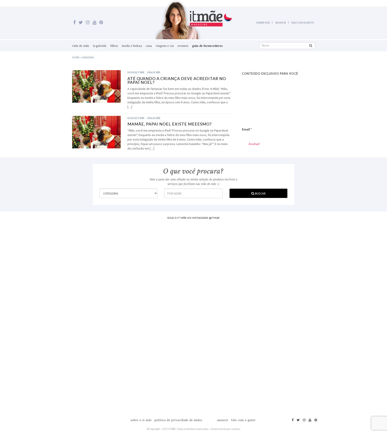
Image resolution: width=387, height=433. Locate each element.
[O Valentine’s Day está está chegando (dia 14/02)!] (361, 296)
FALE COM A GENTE (302, 22)
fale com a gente (243, 420)
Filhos (114, 46)
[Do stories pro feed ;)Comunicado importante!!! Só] (26, 245)
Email (247, 129)
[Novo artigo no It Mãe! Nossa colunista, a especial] (170, 310)
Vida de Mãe (80, 46)
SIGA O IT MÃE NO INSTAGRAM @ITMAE (193, 217)
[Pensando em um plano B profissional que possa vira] (265, 292)
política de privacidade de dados (178, 420)
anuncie (222, 420)
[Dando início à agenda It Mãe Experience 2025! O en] (313, 316)
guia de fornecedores (207, 46)
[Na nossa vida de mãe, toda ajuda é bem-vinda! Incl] (122, 271)
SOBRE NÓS (263, 22)
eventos (183, 46)
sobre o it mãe (141, 420)
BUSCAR (260, 193)
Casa (149, 46)
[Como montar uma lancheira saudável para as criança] (74, 301)
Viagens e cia (165, 46)
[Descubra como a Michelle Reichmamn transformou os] (217, 276)
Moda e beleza (132, 46)
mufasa (235, 429)
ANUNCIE (280, 22)
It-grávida (99, 46)
